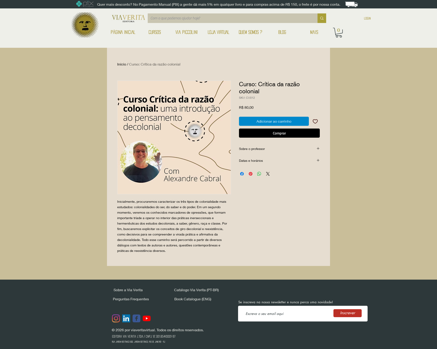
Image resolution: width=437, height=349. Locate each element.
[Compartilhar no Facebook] (242, 174)
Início (121, 64)
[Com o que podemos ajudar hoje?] (322, 18)
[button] (339, 33)
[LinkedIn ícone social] (126, 318)
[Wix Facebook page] (136, 318)
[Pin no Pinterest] (250, 174)
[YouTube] (147, 318)
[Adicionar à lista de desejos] (315, 121)
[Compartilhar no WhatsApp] (259, 174)
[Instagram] (116, 318)
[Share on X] (268, 174)
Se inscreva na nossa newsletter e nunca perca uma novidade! (285, 302)
